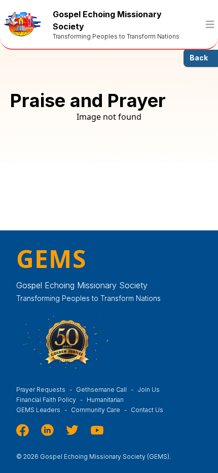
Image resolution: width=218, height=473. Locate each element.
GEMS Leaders (41, 410)
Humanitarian (105, 399)
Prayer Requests (44, 389)
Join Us (148, 389)
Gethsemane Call (104, 389)
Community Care (99, 410)
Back (199, 57)
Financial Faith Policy (49, 399)
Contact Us (147, 410)
